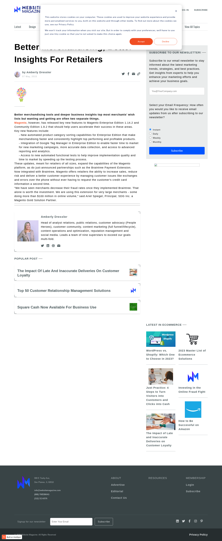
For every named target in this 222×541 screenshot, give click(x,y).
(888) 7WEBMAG (41, 494)
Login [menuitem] (190, 484)
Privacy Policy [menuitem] (198, 534)
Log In (184, 10)
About (116, 478)
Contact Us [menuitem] (119, 497)
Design (32, 27)
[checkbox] (177, 136)
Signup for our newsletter (31, 521)
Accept (141, 41)
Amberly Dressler (54, 216)
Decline (165, 41)
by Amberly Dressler (36, 72)
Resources (157, 478)
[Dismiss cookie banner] (176, 11)
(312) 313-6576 (40, 498)
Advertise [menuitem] (118, 484)
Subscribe (201, 10)
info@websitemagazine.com (47, 490)
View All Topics (192, 27)
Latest (17, 27)
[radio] (177, 130)
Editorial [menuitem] (117, 491)
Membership (195, 478)
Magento (20, 122)
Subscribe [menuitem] (193, 491)
